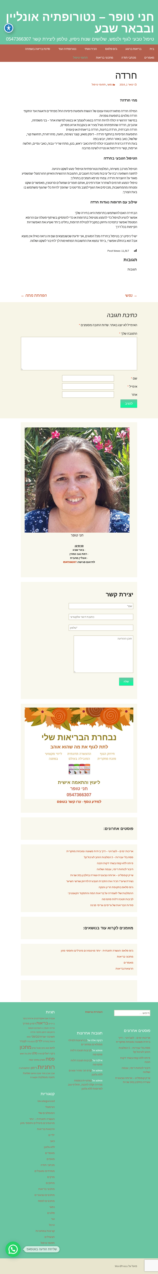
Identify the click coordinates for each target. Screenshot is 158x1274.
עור (53, 1219)
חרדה (32, 1032)
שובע (38, 1073)
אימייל (132, 386)
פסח (50, 1059)
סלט (34, 1053)
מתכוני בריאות (104, 57)
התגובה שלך (128, 333)
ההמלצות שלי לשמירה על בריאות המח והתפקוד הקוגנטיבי (100, 893)
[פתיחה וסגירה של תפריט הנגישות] (8, 28)
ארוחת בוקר (28, 1018)
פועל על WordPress (126, 1266)
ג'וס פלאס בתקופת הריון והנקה (116, 887)
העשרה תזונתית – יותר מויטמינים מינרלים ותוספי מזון (37, 1121)
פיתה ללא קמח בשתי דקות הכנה (115, 863)
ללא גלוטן (49, 1147)
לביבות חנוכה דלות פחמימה (117, 899)
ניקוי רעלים (48, 1053)
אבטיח (52, 1018)
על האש (23, 1053)
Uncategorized (46, 1101)
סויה (40, 1053)
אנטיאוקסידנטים (41, 1018)
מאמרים (149, 57)
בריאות (42, 1023)
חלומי (38, 1032)
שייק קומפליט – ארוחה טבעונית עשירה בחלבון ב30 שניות (101, 875)
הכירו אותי (91, 49)
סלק (29, 1053)
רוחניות (46, 1066)
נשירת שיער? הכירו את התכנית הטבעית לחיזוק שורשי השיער (99, 881)
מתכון (25, 1047)
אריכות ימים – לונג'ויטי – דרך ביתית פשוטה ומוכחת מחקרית (99, 851)
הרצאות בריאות (124, 968)
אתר (134, 395)
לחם (52, 1048)
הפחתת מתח (34, 295)
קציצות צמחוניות (45, 1231)
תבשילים (50, 1237)
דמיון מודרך (29, 1023)
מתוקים (50, 1183)
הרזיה (52, 1028)
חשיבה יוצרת (47, 1036)
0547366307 (69, 562)
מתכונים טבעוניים (44, 1195)
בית (152, 49)
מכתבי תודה (128, 57)
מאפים (51, 1159)
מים (43, 1048)
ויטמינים (38, 1028)
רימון (34, 1068)
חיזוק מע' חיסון (48, 1032)
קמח (31, 1060)
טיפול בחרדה (49, 1041)
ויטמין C (45, 1028)
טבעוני (35, 1036)
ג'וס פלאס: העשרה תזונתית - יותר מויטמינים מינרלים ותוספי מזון (97, 950)
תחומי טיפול (80, 57)
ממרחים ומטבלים (44, 1171)
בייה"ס (52, 1023)
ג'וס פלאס (111, 49)
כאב (52, 1141)
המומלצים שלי (46, 1113)
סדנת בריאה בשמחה (37, 49)
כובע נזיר (31, 1041)
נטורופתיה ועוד (67, 49)
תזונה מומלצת (46, 1077)
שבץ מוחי (46, 1073)
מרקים (51, 1177)
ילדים (38, 1041)
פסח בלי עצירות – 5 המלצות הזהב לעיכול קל (108, 857)
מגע (47, 1048)
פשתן (42, 1060)
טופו (29, 1037)
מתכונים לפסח (46, 1201)
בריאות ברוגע (133, 49)
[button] (13, 1249)
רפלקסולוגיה (24, 1068)
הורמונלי (50, 1107)
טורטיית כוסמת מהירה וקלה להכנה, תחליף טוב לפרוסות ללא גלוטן (85, 1084)
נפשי (110, 84)
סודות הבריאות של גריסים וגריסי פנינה (111, 905)
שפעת (26, 1073)
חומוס (31, 1028)
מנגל (38, 1048)
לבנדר (23, 1041)
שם (134, 378)
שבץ (53, 1073)
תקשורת (34, 1077)
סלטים (51, 1213)
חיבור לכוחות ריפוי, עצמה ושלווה (115, 869)
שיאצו (33, 1073)
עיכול (52, 1225)
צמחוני (37, 1060)
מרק (34, 1048)
